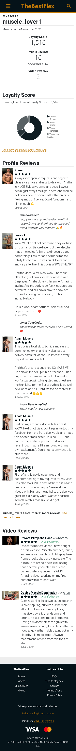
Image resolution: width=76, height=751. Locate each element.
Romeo (19, 170)
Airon (66, 592)
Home (21, 676)
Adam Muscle (24, 338)
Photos (21, 690)
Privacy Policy (54, 695)
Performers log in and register (38, 713)
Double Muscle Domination (39, 592)
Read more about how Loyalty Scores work (24, 150)
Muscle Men (21, 685)
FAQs (54, 676)
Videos (21, 681)
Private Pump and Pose (36, 538)
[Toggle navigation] (8, 6)
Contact (54, 685)
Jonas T (20, 235)
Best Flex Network (44, 720)
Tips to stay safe (54, 681)
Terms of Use (54, 690)
